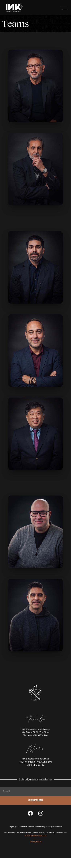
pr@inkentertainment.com (35, 835)
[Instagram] (41, 813)
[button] (63, 7)
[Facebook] (30, 813)
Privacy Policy (35, 841)
